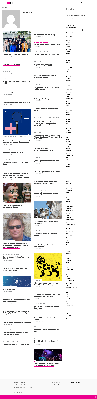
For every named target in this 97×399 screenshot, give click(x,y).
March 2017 (68, 144)
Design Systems (69, 213)
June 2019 (68, 103)
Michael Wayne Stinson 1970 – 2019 (47, 171)
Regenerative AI (69, 282)
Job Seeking (9, 136)
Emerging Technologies (70, 224)
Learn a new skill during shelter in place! (46, 109)
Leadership (59, 2)
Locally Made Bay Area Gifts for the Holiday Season (47, 88)
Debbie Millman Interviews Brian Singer (46, 319)
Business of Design (37, 117)
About (26, 2)
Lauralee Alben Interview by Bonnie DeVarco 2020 (43, 65)
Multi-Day (68, 262)
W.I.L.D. (41, 41)
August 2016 (68, 157)
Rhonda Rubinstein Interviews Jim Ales (46, 330)
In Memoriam (5, 61)
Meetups (68, 258)
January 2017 (68, 148)
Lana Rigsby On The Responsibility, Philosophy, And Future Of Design (16, 312)
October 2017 (68, 134)
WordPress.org (69, 318)
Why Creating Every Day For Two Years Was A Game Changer (46, 284)
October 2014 (68, 169)
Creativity (68, 201)
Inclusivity (68, 247)
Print (67, 276)
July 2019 (68, 101)
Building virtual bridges (42, 99)
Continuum (35, 61)
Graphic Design (69, 238)
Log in (67, 313)
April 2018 (68, 123)
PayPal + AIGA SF (9, 290)
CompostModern (55, 387)
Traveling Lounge (69, 298)
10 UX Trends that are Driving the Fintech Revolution (15, 269)
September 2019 (69, 98)
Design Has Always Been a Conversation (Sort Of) (12, 206)
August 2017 (68, 137)
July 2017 (68, 139)
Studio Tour (47, 242)
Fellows (67, 2)
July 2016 (68, 159)
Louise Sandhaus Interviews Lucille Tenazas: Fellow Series (16, 333)
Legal (67, 256)
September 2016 (69, 155)
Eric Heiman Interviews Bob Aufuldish (17, 322)
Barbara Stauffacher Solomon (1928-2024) (74, 29)
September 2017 (69, 135)
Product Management (70, 280)
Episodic (67, 226)
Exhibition (68, 228)
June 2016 (68, 161)
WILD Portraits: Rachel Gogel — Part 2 (47, 44)
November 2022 (69, 67)
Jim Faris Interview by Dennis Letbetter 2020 (43, 149)
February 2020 (69, 89)
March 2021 (68, 73)
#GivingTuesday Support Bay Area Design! (15, 163)
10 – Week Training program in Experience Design (45, 76)
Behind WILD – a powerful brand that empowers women (16, 300)
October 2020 (68, 80)
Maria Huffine (6, 56)
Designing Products (70, 219)
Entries (68, 315)
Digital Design (69, 221)
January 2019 (68, 112)
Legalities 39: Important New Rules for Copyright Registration (47, 295)
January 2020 (68, 91)
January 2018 (68, 128)
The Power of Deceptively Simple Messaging (46, 223)
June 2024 (68, 44)
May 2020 (68, 85)
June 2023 (68, 60)
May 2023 (68, 62)
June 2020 (68, 83)
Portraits (37, 41)
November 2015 (69, 166)
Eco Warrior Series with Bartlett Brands (45, 234)
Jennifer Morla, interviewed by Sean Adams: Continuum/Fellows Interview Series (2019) (48, 137)
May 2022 (68, 69)
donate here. (58, 397)
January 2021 (68, 76)
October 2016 (68, 153)
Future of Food (69, 235)
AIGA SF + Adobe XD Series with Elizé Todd (16, 82)
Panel (67, 267)
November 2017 (69, 132)
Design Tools (68, 215)
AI (66, 176)
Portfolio (68, 273)
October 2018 (68, 116)
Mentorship (14, 136)
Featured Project (69, 231)
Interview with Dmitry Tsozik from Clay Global (46, 307)
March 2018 (68, 125)
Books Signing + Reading (71, 186)
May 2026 (68, 42)
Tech (37, 190)
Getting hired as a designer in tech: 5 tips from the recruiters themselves (16, 142)
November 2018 (69, 114)
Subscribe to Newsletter (75, 382)
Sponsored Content (27, 136)
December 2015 (69, 164)
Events (19, 2)
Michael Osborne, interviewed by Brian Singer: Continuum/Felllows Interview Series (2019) (15, 245)
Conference (68, 195)
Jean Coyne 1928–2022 (11, 64)
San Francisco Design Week (71, 27)
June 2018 (68, 121)
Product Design (69, 278)
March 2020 (68, 87)
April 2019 (68, 107)
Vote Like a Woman (10, 93)
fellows (39, 315)
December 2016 (69, 150)
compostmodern (69, 194)
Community (5, 136)
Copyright (68, 199)
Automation (68, 185)
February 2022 (69, 71)
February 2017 (69, 146)
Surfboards (68, 292)
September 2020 (69, 82)
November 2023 (69, 53)
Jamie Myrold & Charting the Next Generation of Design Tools (46, 364)
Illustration (68, 244)
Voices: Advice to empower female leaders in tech (46, 194)
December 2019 (69, 92)
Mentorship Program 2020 (13, 152)
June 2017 (68, 141)
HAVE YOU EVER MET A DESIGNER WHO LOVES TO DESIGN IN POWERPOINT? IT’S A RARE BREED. (16, 175)
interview (39, 61)
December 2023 (69, 51)
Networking (19, 136)
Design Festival (69, 208)
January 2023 (68, 65)
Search (84, 2)
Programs (50, 2)
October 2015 (68, 168)
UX (66, 301)
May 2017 (68, 143)
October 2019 (68, 96)
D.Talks (67, 203)
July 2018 (68, 119)
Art (66, 179)
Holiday (67, 242)
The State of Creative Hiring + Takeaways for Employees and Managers (45, 123)
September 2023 (69, 57)
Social (67, 285)
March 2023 (68, 64)
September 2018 (69, 117)
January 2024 (68, 49)
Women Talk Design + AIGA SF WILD (16, 344)
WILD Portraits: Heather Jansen (72, 32)
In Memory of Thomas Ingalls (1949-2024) (74, 30)
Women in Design (45, 41)
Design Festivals (69, 210)
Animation (68, 178)
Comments (69, 316)
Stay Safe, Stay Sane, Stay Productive (16, 102)
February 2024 (69, 48)
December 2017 (69, 130)
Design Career (5, 254)
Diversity (46, 117)
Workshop (68, 307)
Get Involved (41, 2)
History (67, 240)
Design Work (68, 217)
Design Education (69, 206)
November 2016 (69, 152)
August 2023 (68, 58)
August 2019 (68, 100)
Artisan (67, 181)
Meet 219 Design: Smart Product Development (46, 246)
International (68, 249)
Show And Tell (69, 283)
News (33, 2)
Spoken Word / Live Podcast (71, 287)
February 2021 (69, 74)
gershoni (67, 237)
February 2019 (69, 110)
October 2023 (68, 55)
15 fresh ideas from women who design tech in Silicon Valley (45, 182)
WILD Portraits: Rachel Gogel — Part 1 (47, 54)
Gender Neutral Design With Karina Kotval (16, 258)
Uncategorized (7, 71)
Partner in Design (69, 269)
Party (67, 271)
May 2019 (68, 105)
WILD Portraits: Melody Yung (44, 34)
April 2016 (68, 162)
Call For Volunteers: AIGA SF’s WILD (16, 54)
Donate (74, 2)
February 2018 (69, 126)
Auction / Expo (69, 183)
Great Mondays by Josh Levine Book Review (47, 342)
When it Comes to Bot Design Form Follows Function (46, 161)
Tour (67, 296)
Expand (67, 230)
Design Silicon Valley (70, 25)
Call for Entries (69, 190)
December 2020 (69, 78)
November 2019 (69, 94)
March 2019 (68, 109)
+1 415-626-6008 (18, 392)
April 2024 (68, 46)
